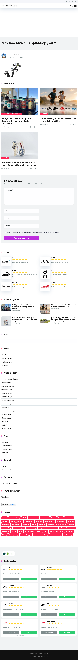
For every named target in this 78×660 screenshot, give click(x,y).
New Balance (53, 528)
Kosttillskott (6, 113)
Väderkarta (5, 497)
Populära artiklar (16, 113)
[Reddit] (76, 1)
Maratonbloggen (6, 418)
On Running (6, 531)
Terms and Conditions (44, 656)
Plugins (3, 466)
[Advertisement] (39, 22)
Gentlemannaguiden (7, 404)
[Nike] (43, 607)
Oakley (53, 258)
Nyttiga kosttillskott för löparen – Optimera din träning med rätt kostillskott (16, 121)
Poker (14, 531)
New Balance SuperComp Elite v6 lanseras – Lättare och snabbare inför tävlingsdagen (63, 319)
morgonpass (43, 528)
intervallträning (49, 521)
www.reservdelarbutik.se (9, 483)
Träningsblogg (14, 535)
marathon (51, 524)
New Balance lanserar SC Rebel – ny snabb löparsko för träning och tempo (19, 163)
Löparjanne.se (6, 414)
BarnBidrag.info (6, 383)
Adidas (4, 518)
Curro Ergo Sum (6, 390)
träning (4, 535)
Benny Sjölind (14, 55)
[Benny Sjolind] (9, 5)
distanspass (69, 518)
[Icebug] (6, 290)
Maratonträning (31, 528)
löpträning (42, 524)
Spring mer (5, 421)
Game (13, 521)
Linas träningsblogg (8, 411)
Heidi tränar (5, 407)
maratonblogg (6, 528)
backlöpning (45, 518)
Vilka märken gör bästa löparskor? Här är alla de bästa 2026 (58, 119)
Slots (45, 531)
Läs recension (11, 579)
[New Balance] (43, 625)
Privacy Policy (32, 656)
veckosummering (55, 535)
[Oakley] (45, 266)
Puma (14, 270)
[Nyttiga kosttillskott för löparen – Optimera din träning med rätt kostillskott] (19, 101)
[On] (45, 278)
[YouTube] (72, 1)
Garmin (15, 258)
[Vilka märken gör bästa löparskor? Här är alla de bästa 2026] (58, 101)
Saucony (39, 531)
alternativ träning (14, 518)
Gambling (5, 521)
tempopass (69, 531)
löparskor (26, 524)
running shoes (29, 531)
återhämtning (68, 535)
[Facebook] (66, 1)
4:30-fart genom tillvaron (9, 379)
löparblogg (5, 524)
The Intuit (4, 365)
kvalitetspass (61, 521)
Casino (60, 518)
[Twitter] (69, 1)
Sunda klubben (6, 428)
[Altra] (45, 290)
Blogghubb (5, 355)
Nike (61, 528)
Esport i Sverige (6, 397)
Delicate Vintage (6, 358)
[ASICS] (5, 571)
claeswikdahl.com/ (7, 386)
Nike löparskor (70, 528)
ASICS (24, 518)
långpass (71, 521)
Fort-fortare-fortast (7, 400)
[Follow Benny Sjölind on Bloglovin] (8, 505)
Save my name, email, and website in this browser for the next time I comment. (33, 232)
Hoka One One (29, 521)
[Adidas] (5, 607)
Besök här (28, 579)
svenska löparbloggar (57, 531)
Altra (53, 282)
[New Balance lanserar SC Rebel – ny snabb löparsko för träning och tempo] (19, 145)
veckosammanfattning (41, 535)
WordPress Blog (6, 470)
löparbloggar (16, 524)
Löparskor (44, 113)
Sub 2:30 (4, 425)
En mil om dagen (6, 393)
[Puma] (6, 278)
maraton (71, 524)
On (52, 270)
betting (53, 518)
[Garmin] (6, 266)
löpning (33, 524)
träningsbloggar (26, 535)
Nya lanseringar (6, 362)
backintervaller (33, 518)
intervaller (39, 521)
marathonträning (61, 524)
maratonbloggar (19, 528)
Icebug (14, 282)
